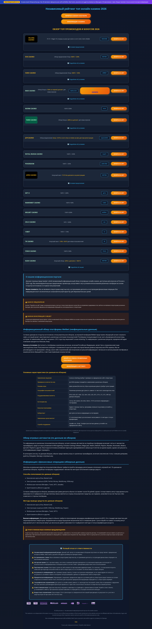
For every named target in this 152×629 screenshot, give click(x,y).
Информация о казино (76, 21)
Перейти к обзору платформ (76, 16)
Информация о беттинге (76, 366)
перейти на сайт (119, 39)
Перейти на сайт (119, 57)
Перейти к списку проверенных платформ (75, 359)
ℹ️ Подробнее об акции (76, 267)
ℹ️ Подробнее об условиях (76, 63)
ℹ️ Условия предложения (76, 47)
